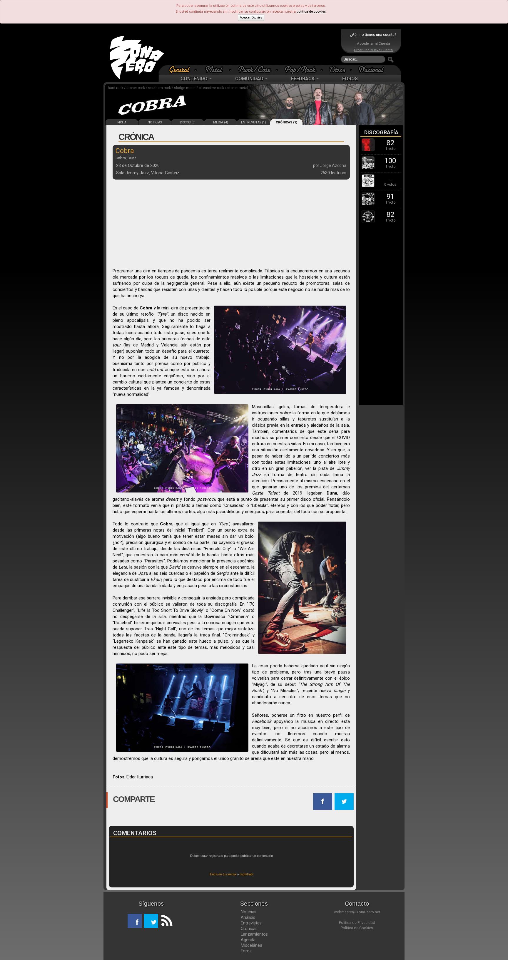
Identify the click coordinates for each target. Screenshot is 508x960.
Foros (246, 951)
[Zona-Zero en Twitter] (151, 921)
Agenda (248, 939)
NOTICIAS (155, 122)
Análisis (248, 917)
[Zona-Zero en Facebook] (135, 921)
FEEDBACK (303, 78)
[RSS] (165, 921)
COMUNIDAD (250, 78)
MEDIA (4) (220, 122)
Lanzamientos (254, 934)
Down (210, 616)
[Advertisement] (252, 47)
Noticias (248, 911)
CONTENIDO (195, 78)
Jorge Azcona (333, 165)
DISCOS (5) (187, 122)
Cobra (146, 308)
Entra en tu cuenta (223, 874)
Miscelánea (251, 945)
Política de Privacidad (357, 922)
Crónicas (249, 928)
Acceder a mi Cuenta (373, 43)
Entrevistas (251, 923)
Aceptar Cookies (251, 17)
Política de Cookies (357, 928)
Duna (332, 493)
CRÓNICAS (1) (286, 122)
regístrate (246, 874)
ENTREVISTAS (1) (253, 122)
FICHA (121, 122)
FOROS (350, 78)
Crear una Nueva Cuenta (373, 50)
